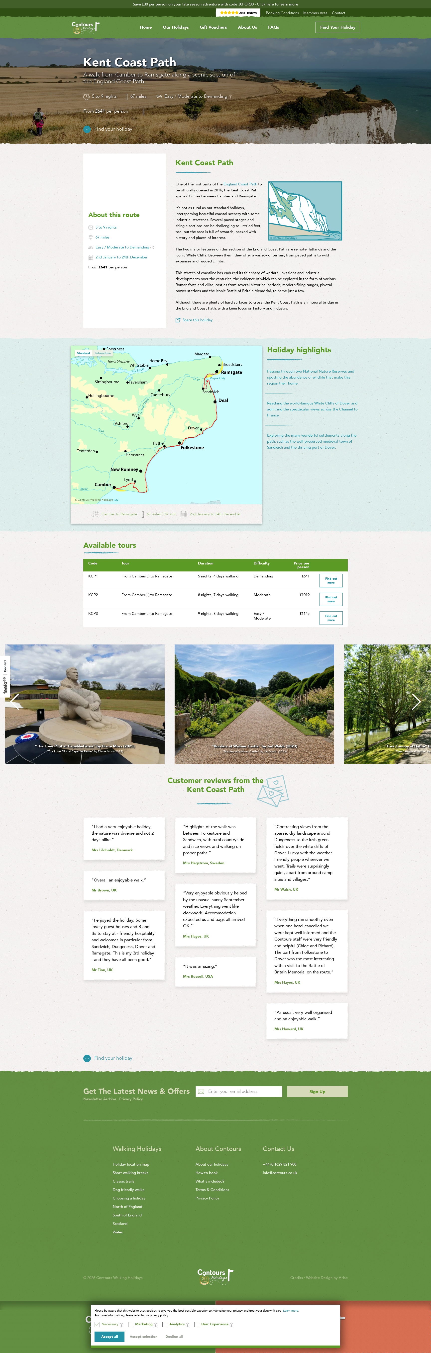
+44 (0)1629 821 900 (279, 1164)
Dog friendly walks (128, 1189)
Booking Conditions (283, 12)
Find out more (331, 581)
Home (146, 27)
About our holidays (212, 1164)
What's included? (210, 1181)
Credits (297, 1277)
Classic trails (123, 1181)
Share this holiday (198, 320)
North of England (127, 1206)
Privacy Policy (131, 1099)
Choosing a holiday (129, 1198)
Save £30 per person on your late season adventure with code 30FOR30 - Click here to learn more (215, 4)
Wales (118, 1232)
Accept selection (143, 1336)
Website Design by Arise (327, 1277)
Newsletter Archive (99, 1099)
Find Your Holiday (337, 27)
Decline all (174, 1336)
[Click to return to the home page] (86, 29)
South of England (127, 1215)
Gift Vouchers (213, 27)
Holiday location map (131, 1164)
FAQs (273, 27)
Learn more (290, 1311)
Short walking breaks (130, 1172)
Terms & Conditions (212, 1189)
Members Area (315, 12)
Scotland (120, 1223)
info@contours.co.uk (280, 1172)
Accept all (109, 1336)
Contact (339, 12)
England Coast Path (240, 184)
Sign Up (317, 1092)
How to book (207, 1172)
